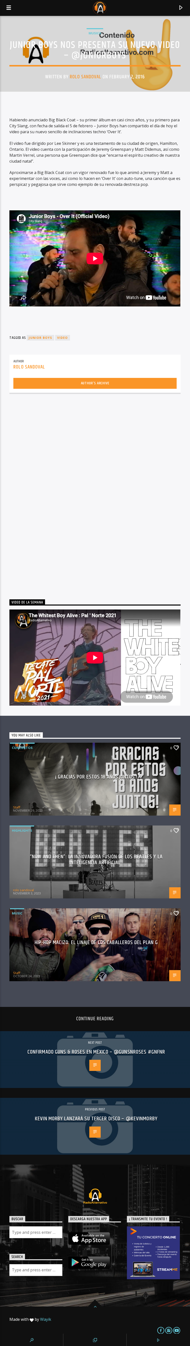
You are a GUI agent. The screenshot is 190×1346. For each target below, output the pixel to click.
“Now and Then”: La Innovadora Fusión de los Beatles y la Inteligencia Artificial (96, 859)
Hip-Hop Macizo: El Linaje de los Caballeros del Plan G (96, 942)
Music (17, 913)
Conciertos (22, 747)
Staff (16, 807)
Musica (95, 33)
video (62, 338)
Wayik (45, 1319)
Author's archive (95, 383)
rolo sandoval (85, 77)
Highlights (22, 830)
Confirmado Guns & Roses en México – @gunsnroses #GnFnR (96, 1052)
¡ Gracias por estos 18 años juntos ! (96, 777)
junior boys (40, 338)
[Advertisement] (46, 494)
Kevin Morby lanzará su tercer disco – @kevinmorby (96, 1118)
